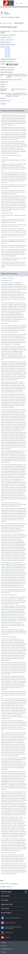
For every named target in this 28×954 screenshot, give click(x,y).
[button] (14, 110)
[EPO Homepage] (8, 3)
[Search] (17, 3)
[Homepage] (0, 23)
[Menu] (21, 3)
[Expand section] (25, 891)
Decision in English (13, 64)
